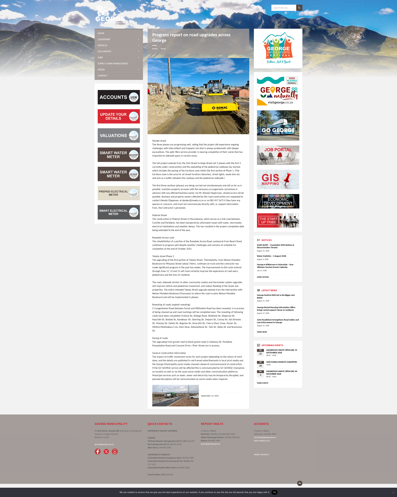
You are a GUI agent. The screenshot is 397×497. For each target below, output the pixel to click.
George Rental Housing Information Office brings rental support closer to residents (276, 308)
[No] (393, 492)
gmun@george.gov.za (104, 444)
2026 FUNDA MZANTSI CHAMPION (281, 362)
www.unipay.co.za (262, 441)
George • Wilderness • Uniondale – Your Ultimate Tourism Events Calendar (275, 266)
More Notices (263, 277)
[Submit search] (299, 8)
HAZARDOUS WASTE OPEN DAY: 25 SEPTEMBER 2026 (281, 351)
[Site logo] (110, 22)
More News (262, 332)
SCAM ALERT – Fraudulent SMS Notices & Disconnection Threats (275, 246)
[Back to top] (299, 483)
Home (155, 49)
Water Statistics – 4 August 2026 (271, 256)
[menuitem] (119, 33)
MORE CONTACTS (261, 455)
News (163, 49)
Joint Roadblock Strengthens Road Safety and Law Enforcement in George (278, 321)
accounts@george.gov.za (265, 437)
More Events (262, 383)
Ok (274, 492)
